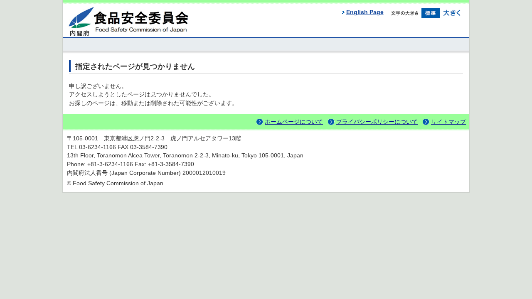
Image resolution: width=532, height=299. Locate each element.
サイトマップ (448, 122)
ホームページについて (294, 122)
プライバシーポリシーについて (377, 122)
